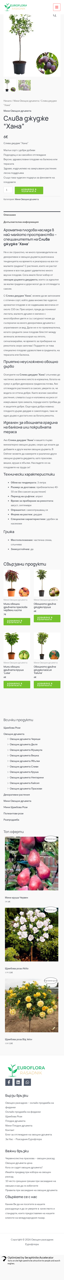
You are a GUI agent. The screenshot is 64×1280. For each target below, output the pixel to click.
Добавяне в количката (29, 190)
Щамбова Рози (12, 727)
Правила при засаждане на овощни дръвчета (31, 1190)
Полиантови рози (13, 813)
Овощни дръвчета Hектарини (27, 777)
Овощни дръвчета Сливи (24, 766)
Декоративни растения (17, 794)
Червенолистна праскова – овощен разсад (30, 1158)
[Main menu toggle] (56, 7)
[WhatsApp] (27, 1082)
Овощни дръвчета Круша (24, 771)
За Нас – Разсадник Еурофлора (23, 1139)
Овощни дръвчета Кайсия (24, 782)
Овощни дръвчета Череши (25, 738)
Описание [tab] (10, 214)
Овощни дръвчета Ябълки (25, 760)
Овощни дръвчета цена (18, 1162)
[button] (55, 15)
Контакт (9, 1129)
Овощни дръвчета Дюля (24, 744)
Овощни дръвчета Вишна (24, 755)
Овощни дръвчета (14, 733)
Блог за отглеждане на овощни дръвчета (28, 1134)
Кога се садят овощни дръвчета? (24, 1167)
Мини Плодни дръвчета (18, 1125)
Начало (8, 101)
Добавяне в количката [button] (14, 621)
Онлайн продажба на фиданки (23, 1111)
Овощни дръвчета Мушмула (26, 749)
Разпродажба (11, 819)
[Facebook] (8, 1082)
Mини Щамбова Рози (16, 807)
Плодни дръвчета (15, 1120)
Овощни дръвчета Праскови (26, 788)
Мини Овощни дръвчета (17, 800)
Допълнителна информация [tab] (21, 221)
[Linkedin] (18, 1082)
